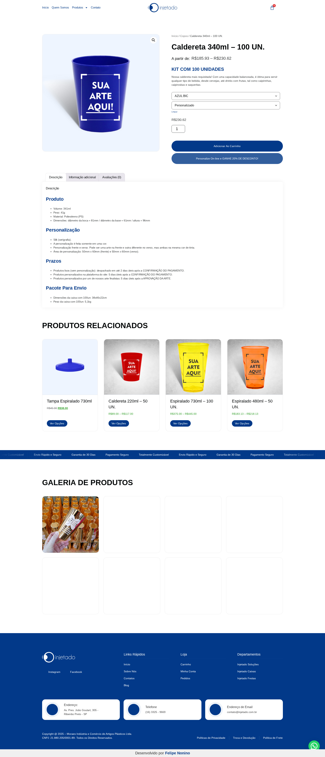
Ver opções (57, 423)
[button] (153, 40)
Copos (184, 35)
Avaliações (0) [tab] (111, 177)
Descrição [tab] (55, 177)
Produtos (77, 7)
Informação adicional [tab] (82, 177)
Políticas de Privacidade (211, 737)
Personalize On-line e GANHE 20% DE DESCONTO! (227, 158)
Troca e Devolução (244, 737)
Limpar (174, 112)
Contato (95, 7)
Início (45, 7)
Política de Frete (273, 737)
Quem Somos (60, 7)
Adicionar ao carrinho (227, 146)
